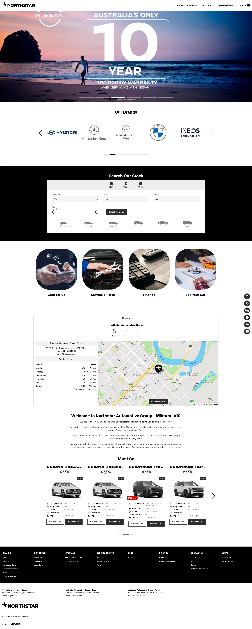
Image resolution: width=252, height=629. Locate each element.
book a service (94, 447)
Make (105, 195)
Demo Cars (38, 561)
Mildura (126, 318)
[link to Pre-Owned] (190, 132)
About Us (194, 561)
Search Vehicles (116, 212)
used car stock (78, 447)
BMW (5, 573)
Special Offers (226, 5)
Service (124, 435)
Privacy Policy (227, 557)
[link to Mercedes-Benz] (62, 132)
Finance (162, 557)
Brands (190, 5)
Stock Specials (71, 561)
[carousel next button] (211, 132)
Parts (137, 435)
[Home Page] (18, 5)
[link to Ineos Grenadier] (158, 132)
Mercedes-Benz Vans (12, 569)
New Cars (38, 557)
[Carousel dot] (86, 98)
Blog (130, 557)
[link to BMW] (126, 132)
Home (180, 5)
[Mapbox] (105, 403)
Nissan (130, 427)
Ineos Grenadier (9, 576)
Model (156, 195)
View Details (55, 522)
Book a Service (103, 561)
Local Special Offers (73, 557)
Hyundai (142, 427)
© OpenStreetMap (211, 404)
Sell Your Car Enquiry (199, 569)
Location (56, 195)
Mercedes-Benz (9, 565)
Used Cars (38, 565)
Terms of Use (227, 561)
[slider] (53, 212)
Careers (194, 565)
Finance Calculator (167, 561)
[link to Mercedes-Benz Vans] (94, 132)
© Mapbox (198, 404)
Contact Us (73, 522)
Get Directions (158, 401)
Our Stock (206, 5)
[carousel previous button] (40, 132)
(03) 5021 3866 (69, 351)
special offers (124, 444)
